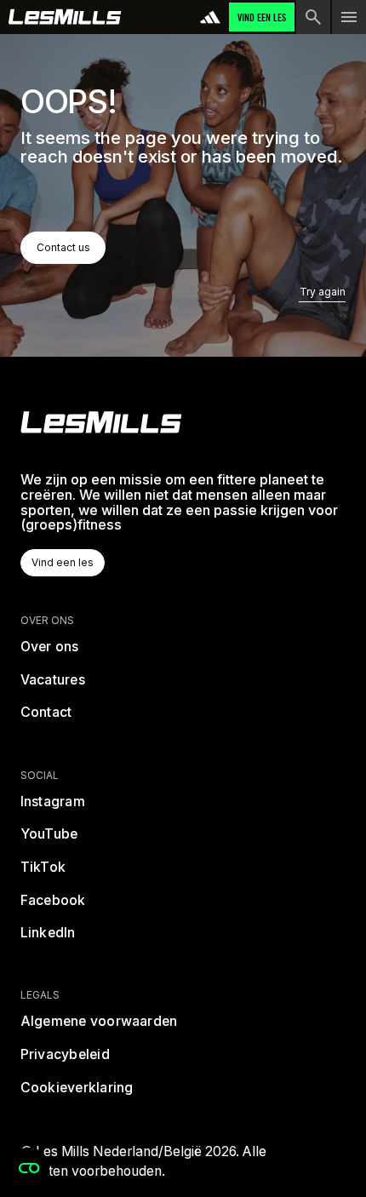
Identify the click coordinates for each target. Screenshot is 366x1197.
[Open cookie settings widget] (29, 1168)
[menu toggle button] (349, 17)
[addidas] (210, 17)
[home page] (65, 17)
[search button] (313, 17)
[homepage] (101, 422)
